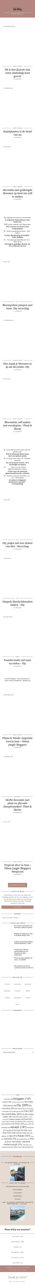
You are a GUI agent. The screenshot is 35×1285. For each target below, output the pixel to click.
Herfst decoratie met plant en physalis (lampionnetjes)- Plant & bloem (17, 805)
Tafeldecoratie (22, 1133)
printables (5, 1127)
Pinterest (17, 1257)
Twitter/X (17, 1236)
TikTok (18, 1247)
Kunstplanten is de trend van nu (17, 133)
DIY (17, 301)
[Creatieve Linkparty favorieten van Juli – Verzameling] (17, 477)
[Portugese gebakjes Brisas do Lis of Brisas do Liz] (17, 241)
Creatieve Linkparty (17, 1102)
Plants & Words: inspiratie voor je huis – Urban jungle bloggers (17, 741)
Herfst (15, 1117)
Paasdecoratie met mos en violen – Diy (17, 661)
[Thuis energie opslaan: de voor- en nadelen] (7, 960)
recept (18, 1127)
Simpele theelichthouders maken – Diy (18, 603)
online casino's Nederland (13, 680)
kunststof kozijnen (10, 678)
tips (13, 1135)
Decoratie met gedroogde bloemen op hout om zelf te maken (17, 193)
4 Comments (17, 369)
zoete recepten (27, 1147)
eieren (24, 1108)
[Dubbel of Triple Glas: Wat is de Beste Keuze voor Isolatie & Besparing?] (7, 936)
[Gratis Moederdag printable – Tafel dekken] (17, 233)
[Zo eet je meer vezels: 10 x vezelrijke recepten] (17, 460)
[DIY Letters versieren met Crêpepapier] (17, 224)
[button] (34, 1)
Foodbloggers (6, 1111)
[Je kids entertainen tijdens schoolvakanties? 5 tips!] (7, 944)
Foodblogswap (17, 1111)
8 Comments (17, 549)
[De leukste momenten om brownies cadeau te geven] (7, 928)
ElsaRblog (17, 9)
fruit (24, 1114)
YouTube (17, 1199)
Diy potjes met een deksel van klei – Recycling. (17, 544)
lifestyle (22, 1121)
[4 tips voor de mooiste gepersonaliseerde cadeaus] (17, 469)
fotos (28, 1111)
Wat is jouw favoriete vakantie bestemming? (19, 1141)
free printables (11, 1114)
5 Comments (17, 311)
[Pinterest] (9, 1020)
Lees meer (17, 907)
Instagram (17, 1241)
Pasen (17, 656)
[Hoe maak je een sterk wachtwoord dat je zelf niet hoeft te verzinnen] (7, 968)
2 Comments (17, 137)
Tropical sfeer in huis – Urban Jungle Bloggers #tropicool (17, 868)
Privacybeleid (17, 1189)
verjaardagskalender (22, 1139)
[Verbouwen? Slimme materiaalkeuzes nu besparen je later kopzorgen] (7, 952)
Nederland (9, 1124)
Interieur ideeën (16, 1119)
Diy (23, 1105)
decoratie (17, 796)
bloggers (22, 1098)
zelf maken (16, 1147)
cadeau (6, 1102)
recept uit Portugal (14, 1130)
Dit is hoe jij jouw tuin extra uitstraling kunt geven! (17, 73)
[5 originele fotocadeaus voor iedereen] (17, 217)
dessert (11, 1106)
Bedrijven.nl (27, 680)
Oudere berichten (17, 885)
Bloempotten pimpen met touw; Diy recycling (17, 306)
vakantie (10, 1138)
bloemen (8, 1099)
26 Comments (17, 812)
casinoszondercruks (23, 678)
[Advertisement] (17, 1076)
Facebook (17, 1252)
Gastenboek (17, 1196)
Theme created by (17, 1269)
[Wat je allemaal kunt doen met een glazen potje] (17, 452)
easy (18, 1108)
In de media (17, 1193)
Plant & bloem (17, 66)
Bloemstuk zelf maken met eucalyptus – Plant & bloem (17, 425)
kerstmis (5, 1121)
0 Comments (17, 79)
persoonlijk (29, 1124)
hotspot (23, 1117)
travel (24, 1135)
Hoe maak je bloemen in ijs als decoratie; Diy (17, 365)
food (30, 1108)
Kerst (28, 1119)
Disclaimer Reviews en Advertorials (17, 1186)
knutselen (13, 1121)
